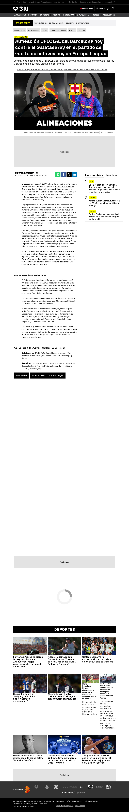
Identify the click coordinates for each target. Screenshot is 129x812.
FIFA (91, 182)
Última (87, 8)
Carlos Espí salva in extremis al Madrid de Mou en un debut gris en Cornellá (104, 216)
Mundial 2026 (19, 30)
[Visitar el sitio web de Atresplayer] (69, 792)
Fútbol (93, 198)
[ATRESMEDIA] (21, 789)
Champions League (58, 30)
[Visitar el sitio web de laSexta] (47, 787)
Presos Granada (46, 2)
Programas (68, 15)
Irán (69, 2)
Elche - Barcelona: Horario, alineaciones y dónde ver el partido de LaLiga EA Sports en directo (89, 691)
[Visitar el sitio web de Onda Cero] (91, 787)
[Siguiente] (114, 2)
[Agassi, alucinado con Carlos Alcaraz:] (64, 646)
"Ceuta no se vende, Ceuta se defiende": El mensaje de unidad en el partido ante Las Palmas (106, 691)
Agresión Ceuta (34, 2)
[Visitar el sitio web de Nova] (64, 787)
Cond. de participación (64, 806)
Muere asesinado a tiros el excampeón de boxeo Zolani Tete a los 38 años (28, 758)
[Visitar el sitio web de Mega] (73, 787)
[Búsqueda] (113, 8)
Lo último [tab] (111, 175)
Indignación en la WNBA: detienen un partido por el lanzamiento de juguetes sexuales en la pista (96, 759)
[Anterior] (15, 2)
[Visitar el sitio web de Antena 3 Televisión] (38, 787)
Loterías (44, 15)
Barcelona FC (38, 375)
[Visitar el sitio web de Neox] (56, 787)
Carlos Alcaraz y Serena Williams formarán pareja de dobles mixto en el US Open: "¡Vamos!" (62, 759)
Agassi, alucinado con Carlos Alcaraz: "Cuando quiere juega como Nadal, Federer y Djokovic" (62, 660)
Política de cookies (91, 801)
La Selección (33, 30)
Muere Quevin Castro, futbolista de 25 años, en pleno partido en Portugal (104, 203)
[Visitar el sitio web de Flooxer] (81, 792)
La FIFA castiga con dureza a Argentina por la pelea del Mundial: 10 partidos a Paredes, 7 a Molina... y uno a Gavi (104, 188)
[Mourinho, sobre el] (30, 683)
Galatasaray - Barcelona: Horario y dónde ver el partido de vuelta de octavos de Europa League (62, 69)
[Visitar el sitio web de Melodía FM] (108, 787)
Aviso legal (60, 801)
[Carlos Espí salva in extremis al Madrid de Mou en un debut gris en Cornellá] (99, 646)
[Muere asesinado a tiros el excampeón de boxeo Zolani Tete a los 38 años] (30, 744)
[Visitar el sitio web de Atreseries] (82, 787)
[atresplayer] (102, 8)
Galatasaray (21, 375)
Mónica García (22, 2)
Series (96, 15)
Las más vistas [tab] (94, 175)
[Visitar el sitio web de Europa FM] (99, 787)
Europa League (56, 375)
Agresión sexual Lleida (95, 2)
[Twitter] (37, 173)
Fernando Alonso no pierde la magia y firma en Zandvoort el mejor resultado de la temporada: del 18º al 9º (28, 662)
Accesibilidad (80, 806)
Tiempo (56, 15)
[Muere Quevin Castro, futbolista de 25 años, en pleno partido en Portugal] (64, 683)
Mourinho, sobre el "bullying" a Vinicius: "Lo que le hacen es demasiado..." (26, 697)
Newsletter (109, 15)
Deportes (32, 15)
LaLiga (44, 30)
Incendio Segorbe (60, 2)
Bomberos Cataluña (79, 2)
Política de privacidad (74, 801)
